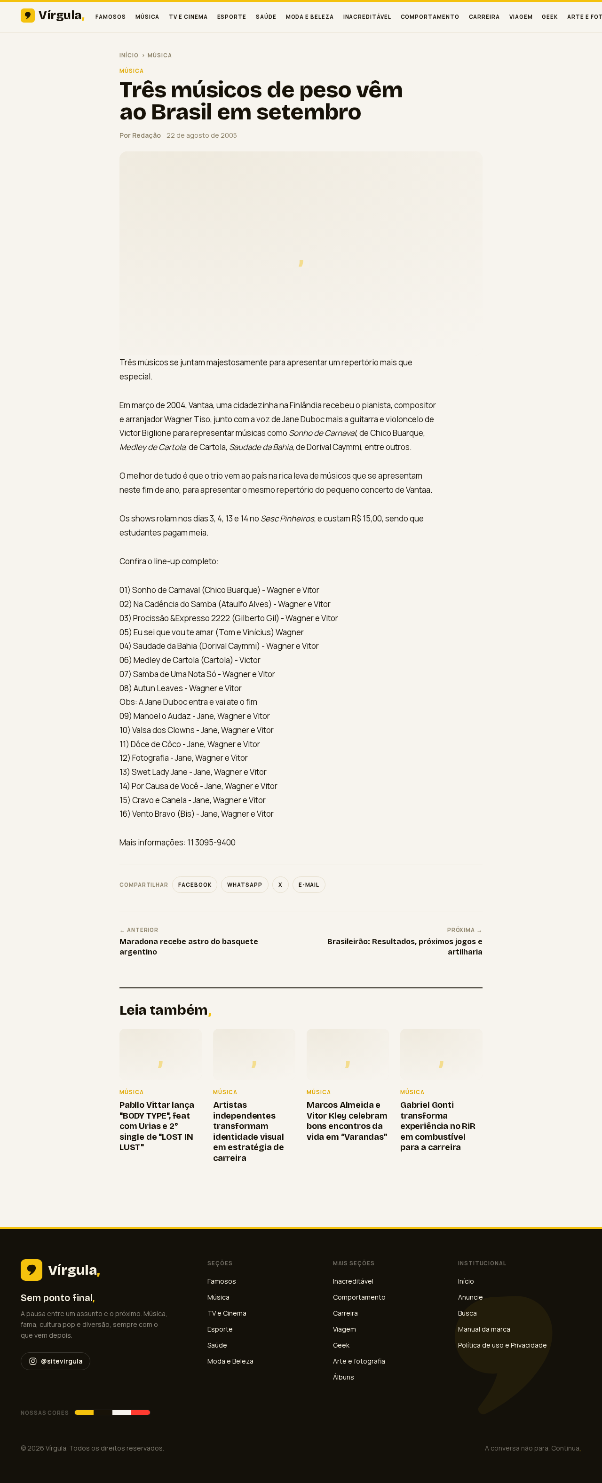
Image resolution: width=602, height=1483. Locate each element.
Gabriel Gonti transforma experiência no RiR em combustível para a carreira (437, 1126)
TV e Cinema (188, 16)
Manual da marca (484, 1329)
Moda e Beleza (310, 16)
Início (129, 55)
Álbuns (343, 1377)
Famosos (110, 16)
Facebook (194, 884)
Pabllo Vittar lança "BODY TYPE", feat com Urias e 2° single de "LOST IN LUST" (156, 1126)
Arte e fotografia (359, 1361)
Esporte (231, 16)
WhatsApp (244, 884)
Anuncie (470, 1297)
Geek (550, 16)
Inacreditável (367, 16)
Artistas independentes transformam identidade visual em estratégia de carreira (248, 1131)
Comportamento (430, 16)
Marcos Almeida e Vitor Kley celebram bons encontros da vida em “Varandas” (347, 1121)
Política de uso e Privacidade (502, 1345)
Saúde (266, 16)
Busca (467, 1313)
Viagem (521, 16)
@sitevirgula (61, 1361)
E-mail (309, 884)
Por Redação (140, 135)
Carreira (484, 16)
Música (147, 16)
